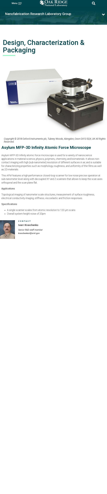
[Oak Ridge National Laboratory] (53, 3)
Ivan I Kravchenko (28, 225)
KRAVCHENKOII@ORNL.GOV (29, 233)
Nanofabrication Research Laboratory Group (38, 14)
